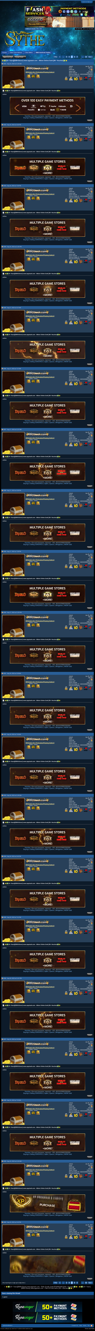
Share (89, 120)
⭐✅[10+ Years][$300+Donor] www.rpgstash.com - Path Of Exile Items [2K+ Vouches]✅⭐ (56, 1287)
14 (69, 57)
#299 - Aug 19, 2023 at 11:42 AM (12, 1161)
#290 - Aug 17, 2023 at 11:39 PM (12, 612)
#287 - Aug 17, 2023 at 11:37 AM (12, 429)
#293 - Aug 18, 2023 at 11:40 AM (12, 795)
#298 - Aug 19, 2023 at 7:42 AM (12, 1100)
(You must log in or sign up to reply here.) (13, 1282)
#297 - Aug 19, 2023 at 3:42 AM (12, 1039)
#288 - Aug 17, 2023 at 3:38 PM (12, 490)
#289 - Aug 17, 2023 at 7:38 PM (12, 551)
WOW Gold (68, 118)
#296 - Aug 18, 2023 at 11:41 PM (12, 978)
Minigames (59, 118)
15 (72, 57)
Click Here (90, 72)
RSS (91, 1325)
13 (66, 57)
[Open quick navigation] (92, 52)
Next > (90, 57)
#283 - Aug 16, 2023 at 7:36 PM (12, 185)
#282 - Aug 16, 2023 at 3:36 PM (12, 124)
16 (74, 57)
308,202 (90, 68)
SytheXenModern (7, 1325)
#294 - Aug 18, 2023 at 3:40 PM (12, 856)
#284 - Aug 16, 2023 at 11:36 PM (12, 246)
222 (86, 57)
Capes (45, 118)
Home (84, 1325)
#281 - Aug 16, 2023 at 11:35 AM (12, 63)
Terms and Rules (89, 1328)
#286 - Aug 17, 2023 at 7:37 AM (12, 368)
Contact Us (75, 1325)
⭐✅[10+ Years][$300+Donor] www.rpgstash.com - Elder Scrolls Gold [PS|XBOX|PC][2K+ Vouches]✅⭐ (42, 1287)
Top (88, 1325)
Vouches (28, 116)
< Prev (55, 57)
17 (77, 57)
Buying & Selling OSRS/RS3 (33, 118)
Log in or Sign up (87, 1)
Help (80, 1325)
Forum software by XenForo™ (17, 1328)
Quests (51, 118)
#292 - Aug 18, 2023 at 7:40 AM (12, 734)
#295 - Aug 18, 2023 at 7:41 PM (12, 917)
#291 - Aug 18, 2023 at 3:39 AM (12, 673)
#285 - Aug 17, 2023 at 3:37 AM (12, 307)
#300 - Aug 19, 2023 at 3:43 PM (12, 1222)
